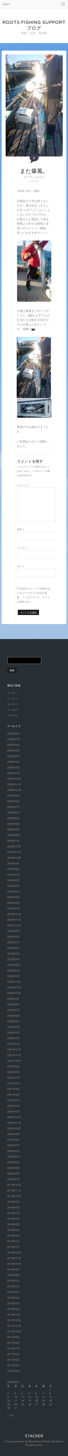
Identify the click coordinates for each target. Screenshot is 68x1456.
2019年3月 (13, 1235)
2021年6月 (13, 1083)
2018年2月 (13, 1309)
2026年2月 (13, 767)
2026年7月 (13, 739)
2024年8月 (13, 869)
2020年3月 (13, 1168)
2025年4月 (13, 824)
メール (22, 548)
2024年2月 (13, 902)
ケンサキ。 (13, 709)
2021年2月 (13, 1106)
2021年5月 (13, 1089)
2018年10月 (14, 1263)
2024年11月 (14, 852)
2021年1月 (13, 1111)
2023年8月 (13, 936)
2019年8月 (13, 1207)
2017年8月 (13, 1342)
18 (22, 1400)
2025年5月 (13, 818)
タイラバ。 (13, 693)
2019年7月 (13, 1213)
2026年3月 (13, 761)
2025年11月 (14, 784)
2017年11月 (14, 1326)
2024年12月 (14, 846)
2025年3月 (13, 829)
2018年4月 (13, 1297)
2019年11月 (14, 1190)
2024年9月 (13, 863)
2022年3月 (13, 1032)
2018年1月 (13, 1314)
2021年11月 (14, 1055)
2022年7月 (13, 1010)
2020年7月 (13, 1145)
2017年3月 (13, 1371)
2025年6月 (13, 812)
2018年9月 (13, 1269)
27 (36, 1404)
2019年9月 (13, 1201)
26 (29, 1404)
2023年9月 (13, 931)
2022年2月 (13, 1038)
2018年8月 (13, 1275)
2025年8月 (13, 801)
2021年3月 (13, 1100)
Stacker (34, 1436)
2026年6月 (13, 745)
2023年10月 (14, 925)
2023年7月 (13, 942)
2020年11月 (14, 1122)
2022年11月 (14, 987)
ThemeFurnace (33, 1445)
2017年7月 (13, 1348)
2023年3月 (13, 965)
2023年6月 (13, 948)
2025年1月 (13, 840)
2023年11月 (14, 919)
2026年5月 (13, 750)
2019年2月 (13, 1241)
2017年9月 (13, 1337)
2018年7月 (13, 1280)
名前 (20, 529)
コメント (23, 485)
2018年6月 (13, 1286)
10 (15, 1397)
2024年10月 (14, 857)
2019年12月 (14, 1185)
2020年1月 (13, 1179)
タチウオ (34, 181)
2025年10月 (14, 790)
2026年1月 (13, 773)
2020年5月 (13, 1156)
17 (15, 1400)
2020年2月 (13, 1173)
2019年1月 (13, 1247)
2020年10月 (14, 1128)
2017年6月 (13, 1354)
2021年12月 (14, 1049)
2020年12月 (14, 1117)
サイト (20, 566)
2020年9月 (13, 1134)
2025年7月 (13, 807)
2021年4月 (13, 1094)
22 (50, 1400)
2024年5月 (13, 886)
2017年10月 (14, 1331)
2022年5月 (13, 1021)
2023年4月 (13, 959)
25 (22, 1404)
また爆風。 (34, 170)
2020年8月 (13, 1139)
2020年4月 (13, 1162)
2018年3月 (13, 1303)
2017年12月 (14, 1320)
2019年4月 (13, 1230)
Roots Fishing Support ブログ (34, 25)
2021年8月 (13, 1072)
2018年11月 (14, 1258)
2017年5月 (13, 1359)
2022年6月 (13, 1015)
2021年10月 (14, 1060)
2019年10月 (14, 1196)
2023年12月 (14, 914)
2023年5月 (13, 953)
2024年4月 (13, 891)
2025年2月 (13, 835)
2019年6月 (13, 1218)
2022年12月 (14, 981)
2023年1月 (13, 976)
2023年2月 (13, 970)
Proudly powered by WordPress (23, 1441)
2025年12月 (14, 778)
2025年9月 (13, 795)
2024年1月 (13, 908)
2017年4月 (13, 1365)
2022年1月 (13, 1044)
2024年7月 (13, 874)
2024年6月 (13, 880)
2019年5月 (13, 1224)
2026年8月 (13, 733)
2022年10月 (14, 993)
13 (36, 1397)
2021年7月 (13, 1077)
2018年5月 (13, 1292)
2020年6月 (13, 1151)
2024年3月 (13, 897)
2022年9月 (13, 998)
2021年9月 (13, 1066)
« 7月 (10, 1415)
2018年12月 (14, 1252)
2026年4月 (13, 756)
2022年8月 (13, 1004)
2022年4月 (13, 1027)
